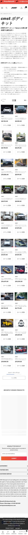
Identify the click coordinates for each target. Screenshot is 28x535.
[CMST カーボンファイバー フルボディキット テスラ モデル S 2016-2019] (21, 162)
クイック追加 (7, 125)
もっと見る (14, 377)
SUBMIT (14, 458)
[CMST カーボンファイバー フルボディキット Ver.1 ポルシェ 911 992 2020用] (21, 269)
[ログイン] (21, 8)
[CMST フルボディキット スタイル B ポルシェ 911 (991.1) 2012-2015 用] (21, 296)
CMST (2, 116)
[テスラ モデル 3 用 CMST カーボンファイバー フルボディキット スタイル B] (21, 189)
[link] (14, 432)
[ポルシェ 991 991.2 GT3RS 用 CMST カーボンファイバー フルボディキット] (7, 269)
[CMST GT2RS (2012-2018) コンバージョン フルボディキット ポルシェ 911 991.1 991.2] (7, 349)
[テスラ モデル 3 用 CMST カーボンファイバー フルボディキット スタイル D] (7, 189)
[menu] (2, 8)
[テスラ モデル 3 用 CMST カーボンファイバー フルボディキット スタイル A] (21, 109)
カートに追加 (7, 152)
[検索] (6, 8)
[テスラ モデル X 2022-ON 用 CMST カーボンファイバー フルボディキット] (7, 162)
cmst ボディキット (8, 13)
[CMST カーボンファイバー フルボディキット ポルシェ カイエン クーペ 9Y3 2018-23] (21, 216)
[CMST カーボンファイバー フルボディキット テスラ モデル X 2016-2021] (7, 136)
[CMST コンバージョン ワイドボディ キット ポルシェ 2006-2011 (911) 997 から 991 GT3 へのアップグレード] (21, 323)
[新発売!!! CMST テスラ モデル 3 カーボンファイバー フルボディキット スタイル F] (7, 109)
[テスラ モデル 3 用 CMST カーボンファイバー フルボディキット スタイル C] (7, 216)
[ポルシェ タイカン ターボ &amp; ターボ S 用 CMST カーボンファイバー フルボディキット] (21, 243)
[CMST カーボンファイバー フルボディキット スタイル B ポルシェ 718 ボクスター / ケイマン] (21, 349)
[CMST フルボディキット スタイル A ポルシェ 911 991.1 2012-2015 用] (7, 323)
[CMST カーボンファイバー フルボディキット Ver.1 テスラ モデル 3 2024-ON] (21, 136)
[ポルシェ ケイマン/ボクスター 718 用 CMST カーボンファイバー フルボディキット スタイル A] (7, 296)
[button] (13, 100)
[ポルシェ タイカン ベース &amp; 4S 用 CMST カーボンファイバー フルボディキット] (7, 243)
